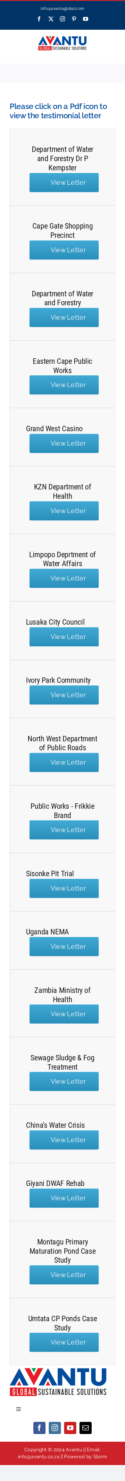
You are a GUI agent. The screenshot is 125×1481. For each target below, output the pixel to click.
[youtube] (70, 1428)
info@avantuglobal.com (62, 8)
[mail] (85, 1428)
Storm (100, 1457)
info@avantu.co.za (38, 1457)
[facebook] (39, 1428)
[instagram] (55, 1428)
